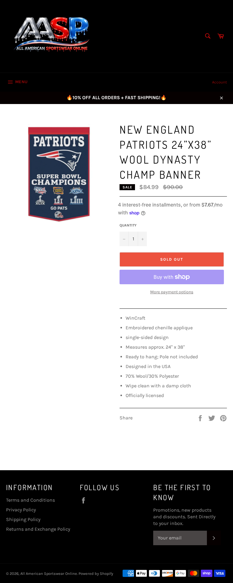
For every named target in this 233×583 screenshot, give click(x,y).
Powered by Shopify (96, 573)
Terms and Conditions (30, 500)
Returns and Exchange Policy (38, 529)
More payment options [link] (171, 292)
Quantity (128, 225)
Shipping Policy (23, 519)
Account (219, 82)
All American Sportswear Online (48, 573)
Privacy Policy (21, 510)
